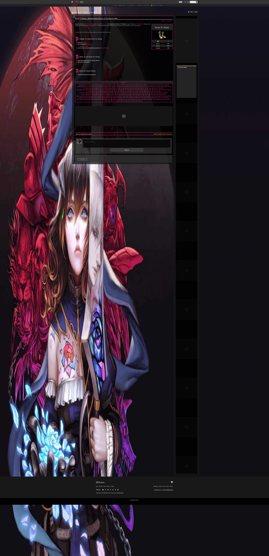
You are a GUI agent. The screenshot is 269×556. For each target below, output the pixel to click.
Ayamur (120, 85)
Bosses (96, 25)
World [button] (147, 5)
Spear (154, 97)
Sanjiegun (89, 97)
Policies (171, 486)
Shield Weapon (119, 97)
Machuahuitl (153, 93)
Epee (99, 89)
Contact (112, 486)
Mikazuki (98, 94)
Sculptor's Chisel (104, 97)
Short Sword (127, 97)
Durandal (83, 89)
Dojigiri (150, 88)
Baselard (134, 85)
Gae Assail (156, 89)
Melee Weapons (94, 12)
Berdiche (155, 85)
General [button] (123, 5)
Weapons (85, 12)
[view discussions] (189, 12)
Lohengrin (134, 93)
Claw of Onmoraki (101, 88)
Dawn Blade (129, 88)
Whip (128, 101)
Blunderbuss (130, 86)
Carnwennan (92, 88)
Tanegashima (122, 99)
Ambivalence (98, 85)
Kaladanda (93, 93)
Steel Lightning (85, 99)
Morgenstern (126, 94)
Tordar (142, 99)
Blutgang (137, 86)
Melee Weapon (89, 24)
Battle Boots (141, 85)
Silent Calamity (141, 97)
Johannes (89, 44)
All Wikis (100, 486)
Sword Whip (99, 99)
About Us (108, 486)
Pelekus (89, 96)
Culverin (116, 88)
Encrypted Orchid (91, 89)
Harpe (121, 91)
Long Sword (141, 93)
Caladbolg (163, 86)
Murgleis (133, 94)
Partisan (83, 96)
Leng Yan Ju (119, 93)
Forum (104, 486)
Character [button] (131, 5)
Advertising (155, 486)
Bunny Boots (156, 86)
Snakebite (149, 97)
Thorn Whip (130, 99)
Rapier (116, 96)
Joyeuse (86, 93)
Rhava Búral (163, 96)
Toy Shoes (148, 99)
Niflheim (146, 94)
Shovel (134, 97)
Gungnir (116, 91)
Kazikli (99, 93)
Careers (160, 486)
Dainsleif (122, 88)
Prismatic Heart (104, 96)
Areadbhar (113, 85)
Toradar (137, 99)
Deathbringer (137, 88)
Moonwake (119, 94)
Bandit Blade (127, 85)
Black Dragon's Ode (86, 86)
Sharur (111, 97)
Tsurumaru (155, 99)
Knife (103, 93)
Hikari (142, 91)
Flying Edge (142, 89)
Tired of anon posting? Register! (163, 134)
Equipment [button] (139, 5)
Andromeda (106, 85)
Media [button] (161, 5)
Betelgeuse (162, 85)
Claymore (110, 88)
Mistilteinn (111, 94)
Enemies (89, 25)
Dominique (84, 42)
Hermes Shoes (135, 91)
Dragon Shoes (157, 88)
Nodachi (152, 94)
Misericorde (105, 94)
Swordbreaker (107, 99)
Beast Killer (148, 85)
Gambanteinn (164, 89)
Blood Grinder (95, 86)
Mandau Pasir (90, 94)
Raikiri (111, 96)
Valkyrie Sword (113, 101)
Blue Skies (123, 86)
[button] (181, 2)
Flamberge (119, 89)
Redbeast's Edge (133, 96)
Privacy (167, 486)
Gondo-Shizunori (95, 91)
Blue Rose (116, 86)
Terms (164, 486)
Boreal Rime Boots (146, 86)
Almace (92, 85)
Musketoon (140, 94)
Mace (147, 93)
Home (97, 486)
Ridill (84, 97)
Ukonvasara (162, 99)
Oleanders (158, 94)
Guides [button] (154, 5)
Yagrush (133, 101)
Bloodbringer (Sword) (106, 86)
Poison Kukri (96, 96)
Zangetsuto (140, 101)
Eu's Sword (112, 89)
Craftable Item (139, 24)
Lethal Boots (127, 93)
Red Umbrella (123, 96)
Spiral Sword (161, 97)
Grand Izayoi (109, 91)
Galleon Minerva (105, 48)
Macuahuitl (161, 93)
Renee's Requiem (143, 96)
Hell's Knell (127, 91)
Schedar (96, 97)
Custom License (120, 492)
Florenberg (134, 89)
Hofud (146, 91)
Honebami (152, 91)
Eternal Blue (105, 89)
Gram (102, 91)
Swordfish (114, 99)
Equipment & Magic (76, 12)
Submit (127, 150)
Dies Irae (144, 88)
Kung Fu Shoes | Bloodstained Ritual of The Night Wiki (96, 18)
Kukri (108, 93)
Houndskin (85, 46)
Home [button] (116, 5)
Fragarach (149, 89)
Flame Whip (127, 89)
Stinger (92, 99)
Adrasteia (80, 85)
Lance (112, 93)
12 (192, 12)
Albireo (86, 85)
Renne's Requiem (153, 96)
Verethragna (122, 101)
